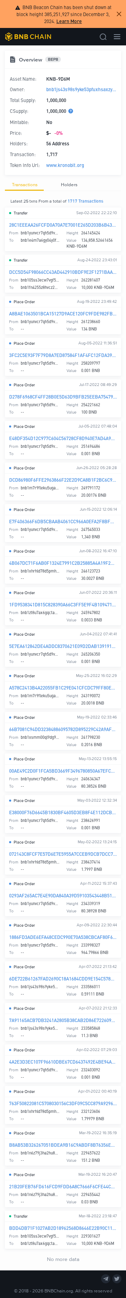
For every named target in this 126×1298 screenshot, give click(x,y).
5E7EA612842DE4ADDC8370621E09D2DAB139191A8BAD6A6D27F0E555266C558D (63, 646)
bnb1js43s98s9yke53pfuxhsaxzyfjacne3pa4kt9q (81, 89)
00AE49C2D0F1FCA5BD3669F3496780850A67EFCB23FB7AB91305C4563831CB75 (63, 770)
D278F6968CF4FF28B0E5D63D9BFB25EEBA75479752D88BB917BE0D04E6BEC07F (63, 396)
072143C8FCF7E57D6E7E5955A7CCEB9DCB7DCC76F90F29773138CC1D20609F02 (63, 854)
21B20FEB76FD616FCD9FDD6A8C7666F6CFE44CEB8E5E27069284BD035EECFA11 (63, 1186)
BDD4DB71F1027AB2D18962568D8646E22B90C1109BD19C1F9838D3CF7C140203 (63, 1228)
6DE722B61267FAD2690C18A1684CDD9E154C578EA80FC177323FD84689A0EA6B (63, 978)
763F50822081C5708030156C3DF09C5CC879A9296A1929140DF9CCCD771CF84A (63, 1103)
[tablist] (63, 184)
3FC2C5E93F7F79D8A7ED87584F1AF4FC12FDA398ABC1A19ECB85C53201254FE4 (63, 355)
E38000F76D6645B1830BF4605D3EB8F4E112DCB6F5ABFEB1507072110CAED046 (63, 812)
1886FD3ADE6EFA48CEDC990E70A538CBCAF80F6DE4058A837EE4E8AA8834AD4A (63, 937)
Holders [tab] (69, 184)
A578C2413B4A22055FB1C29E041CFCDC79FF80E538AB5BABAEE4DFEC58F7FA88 (63, 687)
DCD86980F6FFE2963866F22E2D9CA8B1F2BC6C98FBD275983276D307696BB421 (63, 479)
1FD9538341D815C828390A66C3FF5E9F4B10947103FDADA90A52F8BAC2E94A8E (63, 604)
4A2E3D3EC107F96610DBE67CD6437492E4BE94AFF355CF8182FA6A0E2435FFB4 (63, 1061)
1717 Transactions (85, 201)
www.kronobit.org (65, 165)
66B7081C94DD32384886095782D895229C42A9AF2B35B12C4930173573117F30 (63, 729)
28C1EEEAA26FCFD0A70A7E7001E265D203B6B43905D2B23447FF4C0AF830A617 (63, 224)
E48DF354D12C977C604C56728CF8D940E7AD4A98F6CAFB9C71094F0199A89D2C (63, 438)
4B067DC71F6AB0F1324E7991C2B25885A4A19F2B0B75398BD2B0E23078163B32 (63, 563)
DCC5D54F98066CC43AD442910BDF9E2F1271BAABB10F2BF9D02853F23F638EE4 (63, 272)
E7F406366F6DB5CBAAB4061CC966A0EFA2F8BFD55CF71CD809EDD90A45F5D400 (63, 521)
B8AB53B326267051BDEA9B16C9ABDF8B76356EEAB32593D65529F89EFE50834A (63, 1145)
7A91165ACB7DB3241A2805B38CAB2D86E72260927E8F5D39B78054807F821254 (63, 1020)
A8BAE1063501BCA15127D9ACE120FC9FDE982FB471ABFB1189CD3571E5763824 (63, 313)
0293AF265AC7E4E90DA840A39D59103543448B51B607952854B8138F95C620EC (63, 895)
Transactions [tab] (24, 184)
